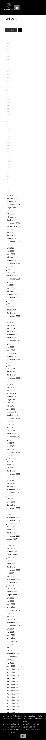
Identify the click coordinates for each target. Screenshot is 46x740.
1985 (8, 170)
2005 (8, 108)
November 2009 (13, 505)
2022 (8, 56)
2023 (8, 53)
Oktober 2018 (12, 337)
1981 (8, 183)
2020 (8, 62)
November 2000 (13, 638)
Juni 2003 (10, 598)
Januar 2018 (11, 353)
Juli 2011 (10, 477)
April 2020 (11, 307)
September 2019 (13, 316)
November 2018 (13, 334)
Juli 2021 (10, 282)
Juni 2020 (10, 303)
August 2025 (12, 207)
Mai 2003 (10, 601)
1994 (8, 142)
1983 (8, 176)
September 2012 (13, 452)
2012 (8, 87)
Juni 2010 (10, 499)
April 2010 (11, 502)
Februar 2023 (12, 257)
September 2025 (13, 204)
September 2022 (13, 263)
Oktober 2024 (12, 220)
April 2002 (11, 619)
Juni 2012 (10, 458)
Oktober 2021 (12, 276)
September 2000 (13, 641)
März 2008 (11, 530)
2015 (8, 77)
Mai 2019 (10, 322)
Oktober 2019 (12, 313)
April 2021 (11, 288)
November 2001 (13, 622)
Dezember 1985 (13, 709)
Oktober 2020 (12, 294)
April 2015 (11, 409)
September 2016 (13, 378)
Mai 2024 (10, 232)
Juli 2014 (10, 421)
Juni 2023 (10, 248)
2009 (8, 96)
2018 (8, 68)
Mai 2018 (10, 347)
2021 (8, 59)
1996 (8, 136)
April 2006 (11, 560)
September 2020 (13, 297)
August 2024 (12, 226)
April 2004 (11, 588)
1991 (8, 152)
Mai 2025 (10, 214)
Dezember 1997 (13, 672)
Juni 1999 (10, 660)
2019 (8, 65)
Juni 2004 (10, 585)
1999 (8, 127)
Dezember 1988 (13, 700)
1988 (8, 161)
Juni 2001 (10, 629)
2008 (8, 99)
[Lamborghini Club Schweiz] (9, 7)
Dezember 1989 (13, 697)
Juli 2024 (10, 229)
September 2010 (13, 492)
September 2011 (13, 474)
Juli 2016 (10, 381)
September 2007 (13, 536)
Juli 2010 (10, 495)
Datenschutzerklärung (26, 732)
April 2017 (11, 368)
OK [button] (23, 736)
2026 (8, 43)
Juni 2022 (10, 269)
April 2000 (11, 650)
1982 (8, 180)
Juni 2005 (10, 573)
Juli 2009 (10, 511)
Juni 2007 (10, 545)
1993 (8, 145)
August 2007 (12, 539)
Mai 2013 (10, 446)
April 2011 (11, 483)
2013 (8, 84)
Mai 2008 (10, 526)
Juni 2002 (10, 613)
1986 (8, 167)
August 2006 (12, 554)
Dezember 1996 (13, 675)
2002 (8, 118)
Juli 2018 (10, 344)
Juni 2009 (10, 514)
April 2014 (11, 430)
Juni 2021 (10, 285)
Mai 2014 (10, 427)
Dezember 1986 (13, 706)
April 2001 (11, 635)
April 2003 (11, 604)
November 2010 (13, 489)
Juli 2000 (10, 644)
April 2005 (11, 576)
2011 (8, 90)
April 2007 (11, 548)
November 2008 (13, 517)
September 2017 (13, 359)
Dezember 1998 (13, 669)
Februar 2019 (12, 331)
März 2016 (11, 390)
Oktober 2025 (12, 201)
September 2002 (13, 610)
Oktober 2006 (12, 551)
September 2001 (13, 626)
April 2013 (11, 449)
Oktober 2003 (12, 591)
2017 (8, 71)
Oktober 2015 (12, 396)
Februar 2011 (12, 486)
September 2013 (13, 437)
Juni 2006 (10, 557)
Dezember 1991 (13, 691)
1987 (8, 164)
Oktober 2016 (12, 375)
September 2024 (13, 223)
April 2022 (11, 272)
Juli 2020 (10, 300)
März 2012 (11, 464)
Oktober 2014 (12, 415)
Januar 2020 (11, 310)
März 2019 (11, 328)
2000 (8, 124)
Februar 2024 (12, 235)
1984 (8, 173)
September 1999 (13, 657)
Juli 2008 (10, 523)
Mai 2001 (10, 632)
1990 (8, 155)
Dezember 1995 (13, 678)
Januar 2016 (11, 393)
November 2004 (13, 579)
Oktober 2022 (12, 260)
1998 (8, 130)
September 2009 (13, 508)
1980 (8, 186)
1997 (8, 133)
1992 (8, 149)
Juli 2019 (10, 319)
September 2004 (13, 582)
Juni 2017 (10, 365)
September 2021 (13, 279)
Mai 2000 (10, 647)
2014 (8, 80)
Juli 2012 (10, 455)
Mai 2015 (10, 406)
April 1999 (11, 666)
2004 (8, 111)
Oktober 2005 (12, 567)
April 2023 (11, 254)
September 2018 (13, 341)
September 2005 (13, 570)
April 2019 (11, 325)
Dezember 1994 (13, 681)
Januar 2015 (11, 412)
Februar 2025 (12, 217)
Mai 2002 (10, 616)
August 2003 (12, 595)
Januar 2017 (11, 372)
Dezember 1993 (13, 684)
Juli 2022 (10, 266)
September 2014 (13, 418)
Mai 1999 (10, 663)
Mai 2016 (10, 384)
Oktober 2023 (12, 238)
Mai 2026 (10, 195)
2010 (8, 93)
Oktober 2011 (12, 471)
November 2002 (13, 607)
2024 (8, 49)
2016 (8, 74)
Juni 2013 (10, 443)
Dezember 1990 (13, 694)
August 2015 (12, 399)
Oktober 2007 (12, 533)
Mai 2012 (10, 461)
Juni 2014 (10, 424)
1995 (8, 139)
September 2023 (13, 241)
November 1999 (13, 653)
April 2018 (11, 350)
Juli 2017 (10, 362)
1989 (8, 158)
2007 (8, 102)
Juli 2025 (10, 210)
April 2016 (11, 387)
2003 (8, 114)
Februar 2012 (12, 468)
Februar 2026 (12, 198)
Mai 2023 (10, 251)
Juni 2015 (10, 403)
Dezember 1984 (13, 712)
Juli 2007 (10, 542)
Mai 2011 (10, 480)
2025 (8, 46)
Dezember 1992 (13, 687)
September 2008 (13, 520)
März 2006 (11, 564)
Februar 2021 (12, 291)
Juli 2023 (10, 245)
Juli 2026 (10, 192)
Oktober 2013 (12, 434)
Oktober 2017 (12, 356)
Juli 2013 (10, 440)
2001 (8, 121)
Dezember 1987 (13, 703)
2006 (8, 105)
